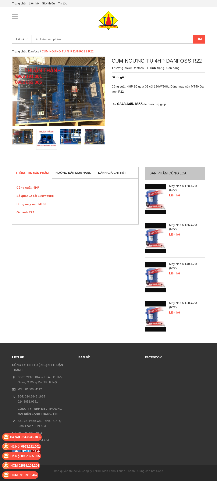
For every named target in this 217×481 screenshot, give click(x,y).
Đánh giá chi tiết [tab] (112, 172)
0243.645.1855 (130, 104)
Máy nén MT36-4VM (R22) (183, 227)
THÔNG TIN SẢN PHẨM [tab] (32, 173)
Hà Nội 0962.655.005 (25, 456)
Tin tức (62, 3)
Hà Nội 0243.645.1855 (25, 437)
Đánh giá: (119, 77)
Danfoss (33, 51)
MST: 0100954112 (30, 389)
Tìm (199, 39)
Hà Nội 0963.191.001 (25, 446)
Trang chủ (19, 3)
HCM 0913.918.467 (23, 475)
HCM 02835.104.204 (24, 465)
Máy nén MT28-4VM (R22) (183, 188)
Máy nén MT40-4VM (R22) (183, 266)
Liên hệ (34, 3)
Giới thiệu (48, 3)
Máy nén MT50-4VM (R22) (183, 305)
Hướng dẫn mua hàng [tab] (73, 172)
